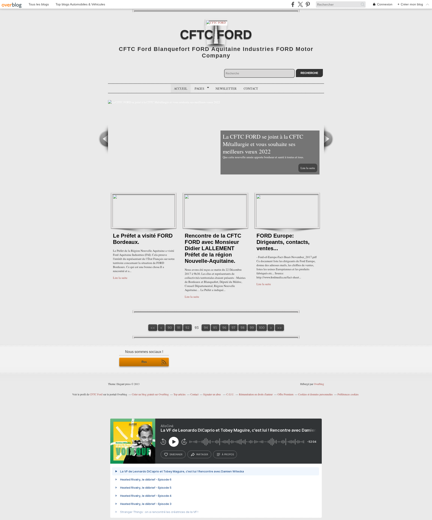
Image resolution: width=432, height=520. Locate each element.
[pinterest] (307, 4)
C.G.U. (230, 394)
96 (224, 327)
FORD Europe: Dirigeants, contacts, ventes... (283, 242)
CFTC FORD (216, 34)
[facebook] (293, 4)
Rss (144, 362)
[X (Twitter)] (300, 4)
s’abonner (175, 454)
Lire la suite (308, 168)
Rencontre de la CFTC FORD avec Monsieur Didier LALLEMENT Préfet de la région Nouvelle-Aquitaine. (213, 248)
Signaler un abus (212, 394)
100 (262, 327)
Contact (251, 88)
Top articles (179, 394)
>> (279, 327)
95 (215, 327)
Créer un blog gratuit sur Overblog (150, 394)
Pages (197, 88)
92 (187, 327)
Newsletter (226, 88)
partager (202, 454)
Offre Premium (285, 394)
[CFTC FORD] (216, 22)
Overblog (319, 384)
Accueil (180, 88)
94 (206, 327)
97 (233, 327)
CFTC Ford (96, 394)
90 (170, 327)
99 (252, 327)
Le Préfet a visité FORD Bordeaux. (143, 239)
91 (178, 327)
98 (243, 327)
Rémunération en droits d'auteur (256, 394)
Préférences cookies (348, 394)
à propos (228, 454)
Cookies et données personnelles (315, 394)
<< (153, 327)
